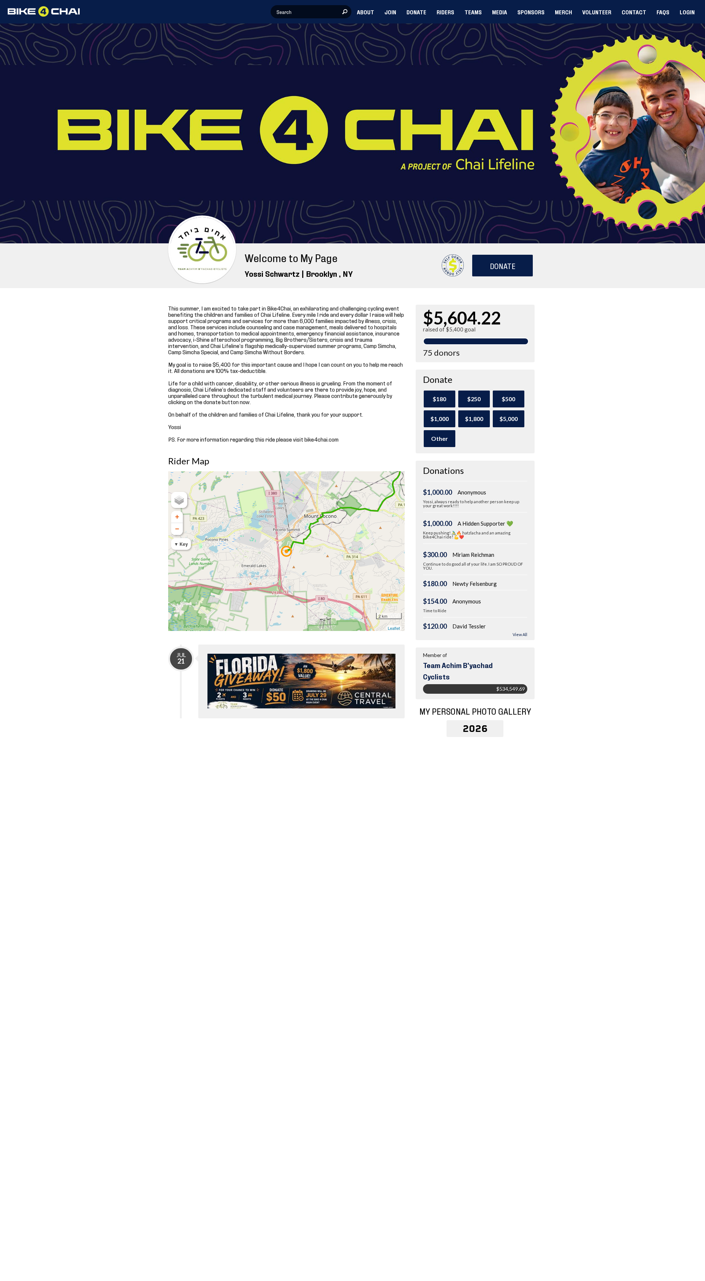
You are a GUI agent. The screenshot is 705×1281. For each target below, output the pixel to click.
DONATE (416, 11)
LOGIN (687, 11)
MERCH (563, 11)
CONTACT (634, 11)
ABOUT (365, 11)
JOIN (390, 11)
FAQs (663, 11)
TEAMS (473, 11)
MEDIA (499, 11)
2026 (475, 728)
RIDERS (445, 11)
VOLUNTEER (596, 11)
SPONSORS (531, 11)
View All (520, 634)
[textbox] (311, 11)
